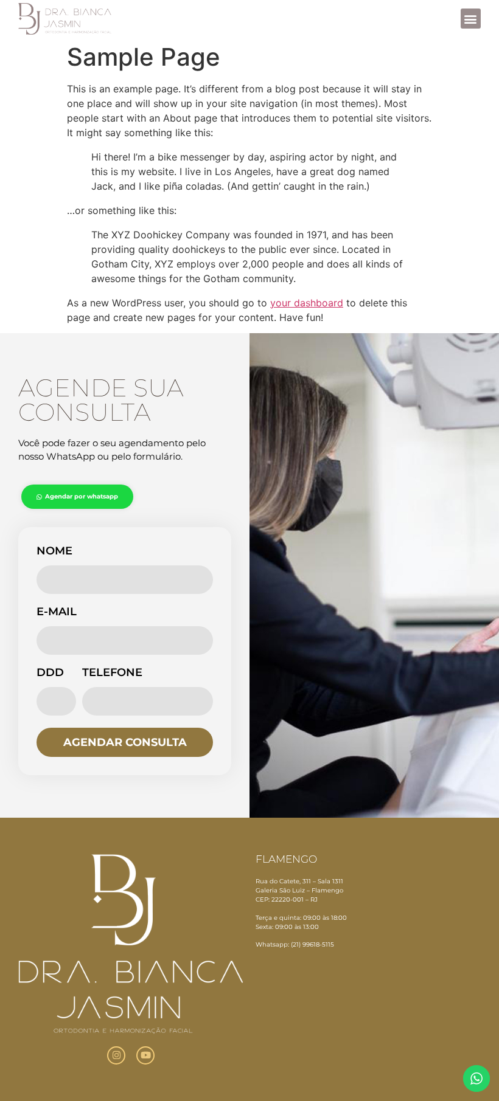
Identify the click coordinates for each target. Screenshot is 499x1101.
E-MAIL (57, 612)
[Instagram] (116, 1055)
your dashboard (306, 303)
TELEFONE (112, 673)
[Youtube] (145, 1055)
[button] (471, 19)
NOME (54, 551)
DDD (50, 673)
